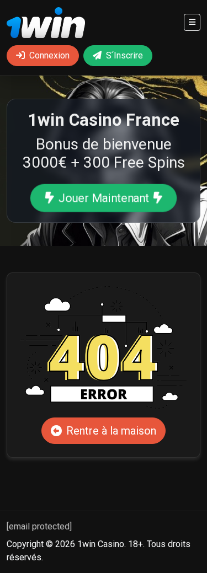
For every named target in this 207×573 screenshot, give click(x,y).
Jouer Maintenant (103, 198)
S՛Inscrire (124, 55)
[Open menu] (192, 22)
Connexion (49, 55)
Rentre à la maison (111, 430)
